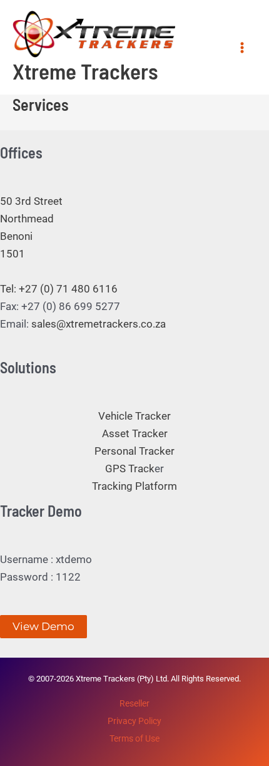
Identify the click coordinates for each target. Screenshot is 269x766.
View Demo (43, 626)
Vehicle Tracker (134, 416)
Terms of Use (134, 738)
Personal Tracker (134, 451)
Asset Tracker (135, 433)
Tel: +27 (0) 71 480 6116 (59, 288)
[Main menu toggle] (242, 47)
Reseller (134, 703)
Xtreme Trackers (85, 71)
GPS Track (130, 468)
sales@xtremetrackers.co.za (98, 324)
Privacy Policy (134, 721)
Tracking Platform (134, 486)
